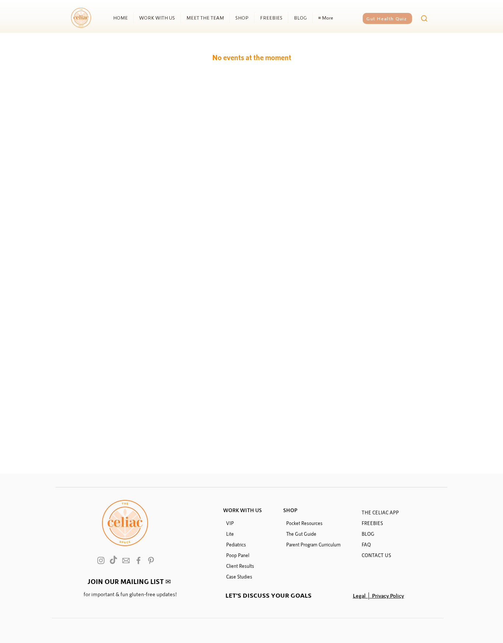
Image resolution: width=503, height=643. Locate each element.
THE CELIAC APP (380, 512)
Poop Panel (237, 555)
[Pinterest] (151, 560)
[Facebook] (138, 560)
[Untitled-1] (126, 560)
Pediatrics (236, 545)
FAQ (366, 545)
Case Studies (239, 577)
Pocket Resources (304, 523)
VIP (230, 523)
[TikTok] (113, 560)
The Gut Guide (301, 534)
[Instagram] (101, 560)
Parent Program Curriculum (313, 545)
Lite (230, 534)
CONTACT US (376, 555)
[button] (129, 581)
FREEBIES (372, 523)
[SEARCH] (424, 18)
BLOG (368, 534)
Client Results (240, 566)
